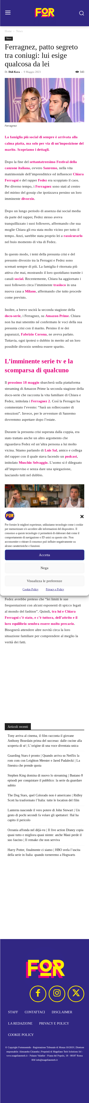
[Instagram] (57, 994)
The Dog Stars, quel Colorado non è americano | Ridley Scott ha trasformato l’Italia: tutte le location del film (45, 798)
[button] (82, 516)
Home (8, 31)
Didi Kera (14, 71)
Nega (44, 568)
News (19, 31)
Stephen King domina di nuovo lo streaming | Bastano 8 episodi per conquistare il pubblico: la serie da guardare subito (45, 780)
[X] (76, 994)
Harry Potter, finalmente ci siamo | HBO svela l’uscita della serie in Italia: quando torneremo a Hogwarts (44, 852)
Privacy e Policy (55, 589)
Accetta (44, 555)
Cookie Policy (30, 589)
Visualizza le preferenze (44, 581)
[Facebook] (38, 994)
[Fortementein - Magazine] (44, 13)
